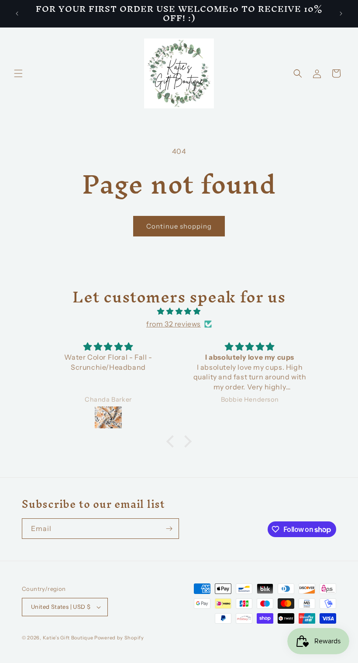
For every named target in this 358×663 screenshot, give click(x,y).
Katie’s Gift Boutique (68, 638)
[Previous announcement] (17, 13)
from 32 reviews (173, 323)
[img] (179, 311)
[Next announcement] (341, 13)
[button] (18, 73)
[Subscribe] (169, 528)
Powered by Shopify (119, 638)
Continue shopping (179, 226)
